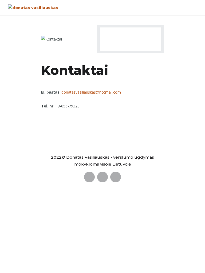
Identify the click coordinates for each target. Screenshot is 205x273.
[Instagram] (115, 177)
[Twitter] (102, 177)
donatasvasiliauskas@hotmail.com (91, 92)
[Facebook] (89, 177)
